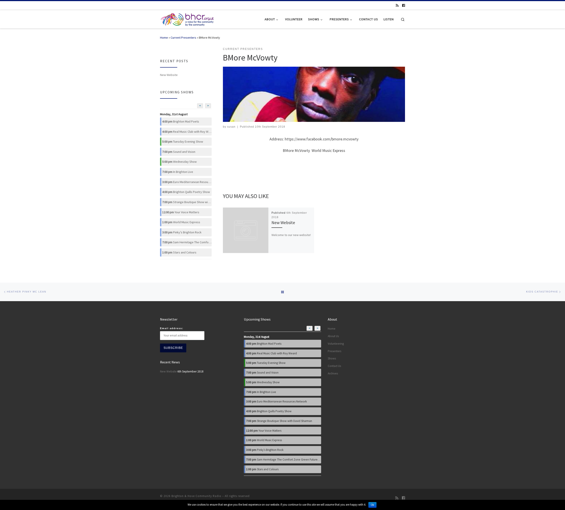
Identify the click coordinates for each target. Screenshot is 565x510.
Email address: (171, 328)
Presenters (334, 351)
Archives (333, 373)
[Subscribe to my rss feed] (397, 5)
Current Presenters (183, 38)
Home (164, 38)
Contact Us (334, 366)
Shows (332, 358)
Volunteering (336, 344)
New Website (283, 222)
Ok (372, 504)
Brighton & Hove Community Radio (196, 496)
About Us (333, 336)
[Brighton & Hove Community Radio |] (187, 18)
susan (231, 126)
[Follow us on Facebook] (403, 5)
